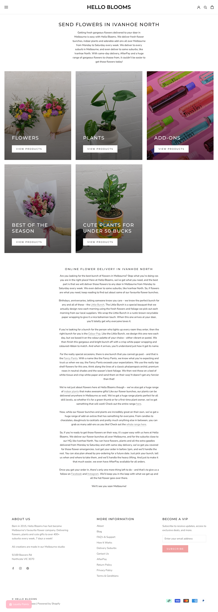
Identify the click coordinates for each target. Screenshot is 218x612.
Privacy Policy (104, 570)
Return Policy (104, 564)
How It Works (104, 542)
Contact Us (103, 553)
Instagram (93, 474)
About (100, 526)
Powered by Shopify (49, 603)
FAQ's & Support (106, 537)
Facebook (76, 474)
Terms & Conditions (107, 576)
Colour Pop (94, 333)
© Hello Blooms (24, 599)
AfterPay (102, 559)
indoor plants (71, 391)
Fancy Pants (71, 358)
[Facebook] (13, 568)
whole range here (136, 424)
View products (29, 148)
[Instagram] (20, 568)
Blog (99, 531)
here (138, 404)
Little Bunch (97, 304)
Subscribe (175, 548)
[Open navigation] (6, 7)
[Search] (205, 7)
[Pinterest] (27, 568)
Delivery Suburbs (106, 548)
